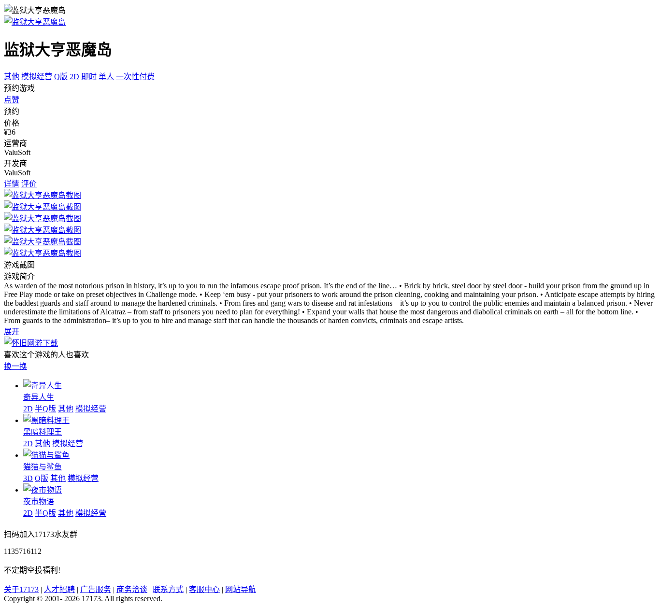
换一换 (15, 366)
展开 (11, 331)
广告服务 (95, 589)
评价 (29, 184)
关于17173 (21, 589)
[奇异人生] (42, 385)
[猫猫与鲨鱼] (46, 455)
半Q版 (45, 409)
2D (74, 76)
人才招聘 (59, 589)
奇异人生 (38, 397)
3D (28, 478)
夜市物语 (38, 501)
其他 (11, 76)
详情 (11, 184)
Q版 (61, 76)
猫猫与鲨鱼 (42, 467)
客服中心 (204, 589)
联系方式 (168, 589)
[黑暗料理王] (46, 420)
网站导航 (240, 589)
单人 (106, 76)
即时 (89, 76)
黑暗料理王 (42, 432)
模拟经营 (36, 76)
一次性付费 (135, 76)
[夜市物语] (42, 490)
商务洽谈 (131, 589)
